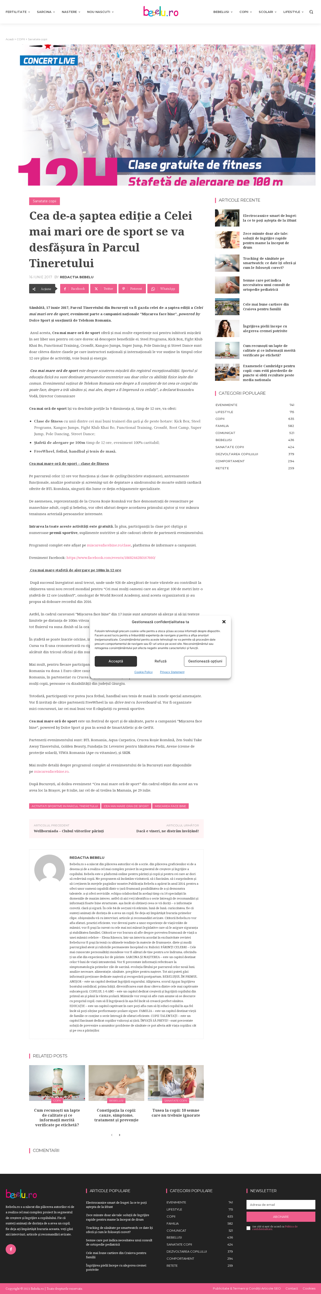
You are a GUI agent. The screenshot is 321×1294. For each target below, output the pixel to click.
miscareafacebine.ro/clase (109, 545)
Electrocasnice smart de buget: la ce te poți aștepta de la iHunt (270, 218)
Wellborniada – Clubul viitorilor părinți (69, 830)
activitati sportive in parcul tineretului (65, 806)
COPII (21, 39)
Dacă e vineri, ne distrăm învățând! (167, 830)
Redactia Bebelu (77, 277)
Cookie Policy (143, 672)
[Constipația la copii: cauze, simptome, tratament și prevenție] (117, 1083)
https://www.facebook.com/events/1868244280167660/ (111, 557)
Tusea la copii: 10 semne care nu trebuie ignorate (176, 1113)
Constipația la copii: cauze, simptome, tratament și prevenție (116, 1115)
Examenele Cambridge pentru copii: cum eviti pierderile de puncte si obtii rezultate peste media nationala (269, 373)
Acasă (10, 39)
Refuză (161, 661)
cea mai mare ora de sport (126, 806)
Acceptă (116, 661)
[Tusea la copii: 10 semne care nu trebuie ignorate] (176, 1083)
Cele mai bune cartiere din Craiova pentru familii (266, 306)
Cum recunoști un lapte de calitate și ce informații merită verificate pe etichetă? (57, 1117)
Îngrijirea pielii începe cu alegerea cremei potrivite (265, 328)
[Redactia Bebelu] (49, 944)
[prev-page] (112, 1135)
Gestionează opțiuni (205, 661)
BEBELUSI (116, 1100)
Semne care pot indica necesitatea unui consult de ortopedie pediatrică (266, 285)
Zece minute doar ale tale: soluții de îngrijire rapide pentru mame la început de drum (266, 240)
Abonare (281, 1216)
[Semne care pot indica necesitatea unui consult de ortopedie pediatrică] (227, 285)
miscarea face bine (170, 806)
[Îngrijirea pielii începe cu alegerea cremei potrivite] (227, 328)
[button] (224, 621)
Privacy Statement (172, 672)
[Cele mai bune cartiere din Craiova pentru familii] (227, 306)
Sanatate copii (37, 39)
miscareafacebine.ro (51, 771)
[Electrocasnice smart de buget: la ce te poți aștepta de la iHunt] (227, 218)
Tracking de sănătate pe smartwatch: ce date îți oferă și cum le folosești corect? (269, 263)
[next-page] (119, 1135)
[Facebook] (11, 1249)
